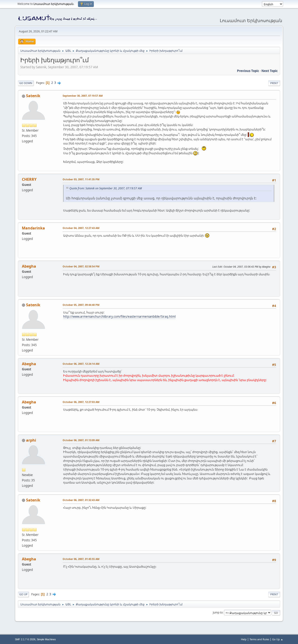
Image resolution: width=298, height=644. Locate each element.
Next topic (269, 71)
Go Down (25, 83)
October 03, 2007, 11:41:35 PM (81, 179)
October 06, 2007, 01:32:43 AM (81, 500)
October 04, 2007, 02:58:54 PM (81, 266)
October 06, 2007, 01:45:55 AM (81, 559)
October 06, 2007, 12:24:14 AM (81, 363)
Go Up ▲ (277, 639)
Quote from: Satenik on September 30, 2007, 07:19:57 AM (105, 188)
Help (244, 639)
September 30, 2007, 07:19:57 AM (83, 95)
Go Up (23, 594)
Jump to (218, 612)
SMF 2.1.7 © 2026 (25, 639)
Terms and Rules (259, 639)
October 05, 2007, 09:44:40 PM (81, 305)
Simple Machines (46, 639)
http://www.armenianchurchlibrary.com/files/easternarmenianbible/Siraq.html (119, 316)
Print (274, 83)
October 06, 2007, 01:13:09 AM (81, 440)
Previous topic (248, 71)
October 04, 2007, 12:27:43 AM (81, 228)
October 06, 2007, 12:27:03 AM (81, 402)
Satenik (33, 95)
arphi (31, 440)
